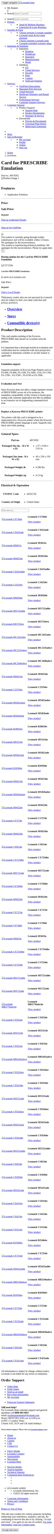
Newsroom (12, 1459)
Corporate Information (17, 1498)
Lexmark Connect (15, 1454)
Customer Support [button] (15, 105)
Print (27, 75)
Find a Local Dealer (10, 292)
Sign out (23, 147)
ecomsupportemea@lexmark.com (23, 1415)
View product (34, 522)
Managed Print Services (30, 89)
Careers (10, 1440)
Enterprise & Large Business (32, 27)
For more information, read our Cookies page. (26, 1523)
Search (10, 13)
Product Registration (35, 113)
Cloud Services (32, 70)
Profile (22, 142)
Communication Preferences (20, 1475)
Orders (22, 145)
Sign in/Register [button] (14, 137)
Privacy (10, 1504)
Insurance (29, 57)
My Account (13, 1397)
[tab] (30, 309)
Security (29, 73)
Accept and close (10, 1530)
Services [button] (11, 83)
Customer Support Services (32, 102)
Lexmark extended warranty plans (35, 43)
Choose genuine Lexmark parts (34, 40)
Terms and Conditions (17, 1501)
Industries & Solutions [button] (17, 46)
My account (24, 139)
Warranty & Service (34, 116)
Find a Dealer (13, 1451)
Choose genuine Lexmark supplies (35, 32)
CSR (9, 1443)
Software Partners (33, 81)
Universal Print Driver (35, 124)
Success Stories (14, 1467)
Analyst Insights (14, 1469)
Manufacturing (32, 59)
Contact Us (12, 1446)
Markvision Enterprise (35, 126)
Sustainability (13, 1456)
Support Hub (31, 110)
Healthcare (30, 54)
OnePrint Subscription (29, 86)
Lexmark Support (36, 1429)
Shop (9, 134)
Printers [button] (10, 22)
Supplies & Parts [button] (15, 30)
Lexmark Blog (14, 1462)
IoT (27, 67)
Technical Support (15, 1472)
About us (11, 1438)
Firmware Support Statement (20, 1402)
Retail (28, 62)
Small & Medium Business (32, 24)
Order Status (13, 1389)
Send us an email (15, 1392)
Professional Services (29, 99)
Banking (29, 51)
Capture (29, 78)
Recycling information (17, 1394)
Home (10, 152)
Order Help (12, 1386)
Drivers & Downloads (35, 121)
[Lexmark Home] (26, 2)
